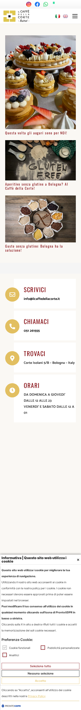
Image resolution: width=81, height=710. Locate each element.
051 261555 (32, 331)
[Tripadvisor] (53, 3)
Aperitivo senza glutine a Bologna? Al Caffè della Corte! (36, 186)
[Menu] (75, 16)
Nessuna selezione (41, 673)
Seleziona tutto (40, 666)
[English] (66, 16)
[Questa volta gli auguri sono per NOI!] (40, 38)
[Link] (16, 16)
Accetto (40, 680)
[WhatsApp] (45, 4)
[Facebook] (37, 4)
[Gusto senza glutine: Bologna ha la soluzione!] (40, 198)
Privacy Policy (37, 696)
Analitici (14, 655)
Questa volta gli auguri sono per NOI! (36, 132)
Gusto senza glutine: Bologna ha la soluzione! (34, 248)
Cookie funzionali (19, 647)
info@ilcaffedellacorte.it (42, 299)
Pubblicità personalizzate (63, 647)
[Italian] (58, 16)
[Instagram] (28, 4)
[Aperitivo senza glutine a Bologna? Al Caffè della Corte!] (40, 143)
